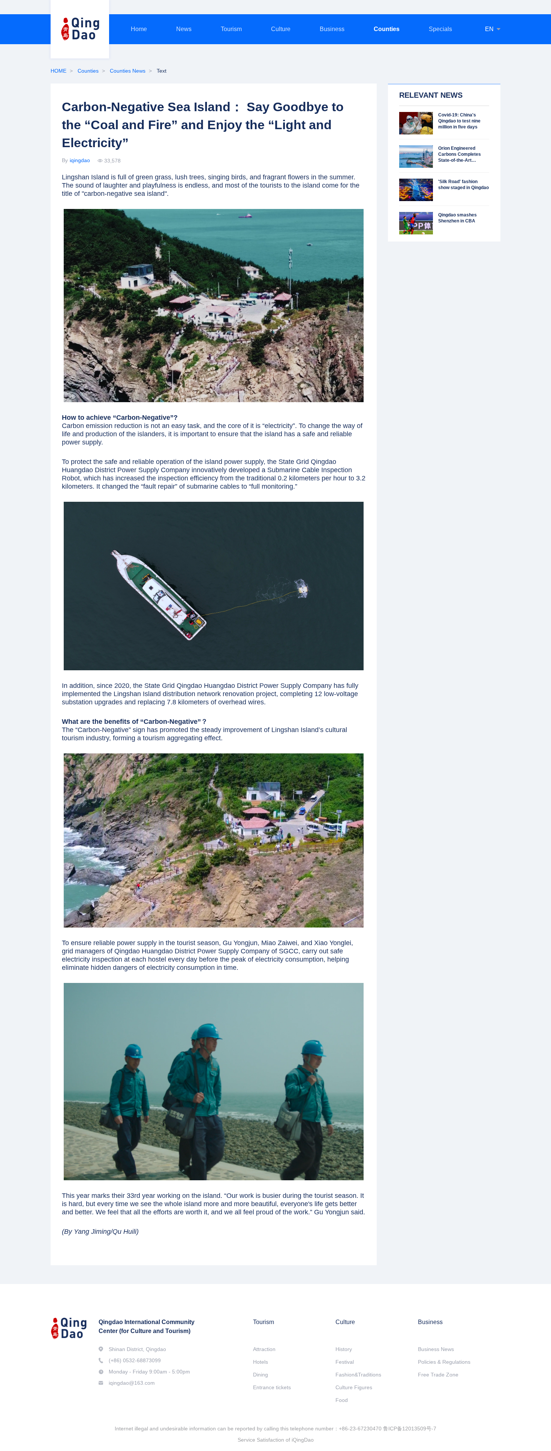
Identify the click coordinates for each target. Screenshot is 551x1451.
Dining (260, 1375)
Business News (436, 1349)
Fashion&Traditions (358, 1375)
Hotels (260, 1362)
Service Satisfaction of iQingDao (276, 1440)
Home (139, 29)
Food (341, 1400)
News (184, 29)
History (343, 1349)
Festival (344, 1362)
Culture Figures (353, 1387)
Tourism (231, 29)
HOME (58, 71)
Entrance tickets (272, 1387)
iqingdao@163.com (132, 1383)
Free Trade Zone (438, 1375)
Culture (280, 29)
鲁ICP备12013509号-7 (409, 1429)
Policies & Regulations (444, 1362)
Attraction (264, 1349)
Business (332, 29)
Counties (387, 29)
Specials (440, 29)
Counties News (127, 71)
